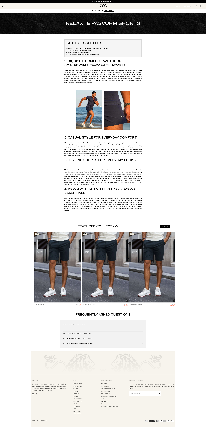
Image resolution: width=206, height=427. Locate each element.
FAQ (102, 403)
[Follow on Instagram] (36, 394)
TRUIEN (75, 391)
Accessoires (77, 414)
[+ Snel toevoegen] (79, 300)
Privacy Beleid (105, 393)
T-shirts (76, 388)
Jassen (75, 403)
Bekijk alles (165, 226)
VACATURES (104, 401)
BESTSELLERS (77, 383)
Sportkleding (77, 386)
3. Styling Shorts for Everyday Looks (78, 52)
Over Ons (104, 398)
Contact (104, 383)
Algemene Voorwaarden (109, 396)
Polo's (75, 396)
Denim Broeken (78, 398)
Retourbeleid (105, 391)
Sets (74, 408)
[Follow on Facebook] (33, 394)
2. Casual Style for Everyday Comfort (78, 50)
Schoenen (76, 406)
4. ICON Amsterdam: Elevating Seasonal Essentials (83, 54)
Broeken (76, 393)
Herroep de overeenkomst (109, 406)
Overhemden (77, 401)
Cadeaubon (77, 411)
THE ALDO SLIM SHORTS (41, 304)
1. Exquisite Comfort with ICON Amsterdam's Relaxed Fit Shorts (87, 48)
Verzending (105, 386)
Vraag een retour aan (108, 388)
